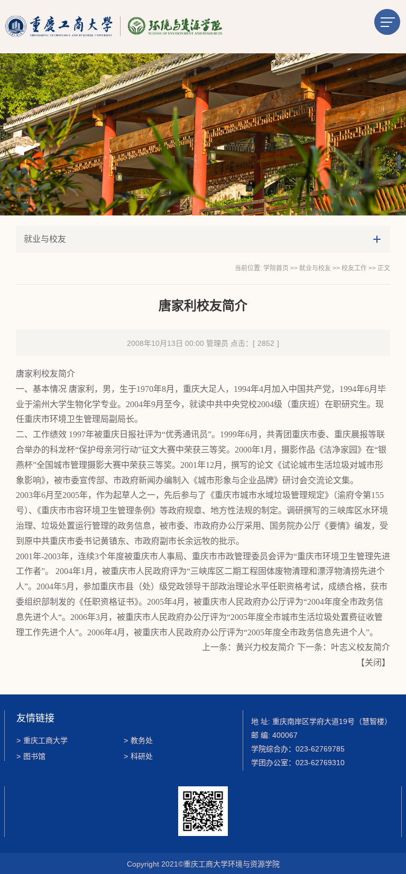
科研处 (138, 756)
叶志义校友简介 (360, 647)
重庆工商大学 (42, 740)
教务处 (138, 740)
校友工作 (354, 268)
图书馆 (30, 756)
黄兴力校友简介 (265, 647)
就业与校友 (315, 268)
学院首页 (276, 268)
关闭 (373, 662)
